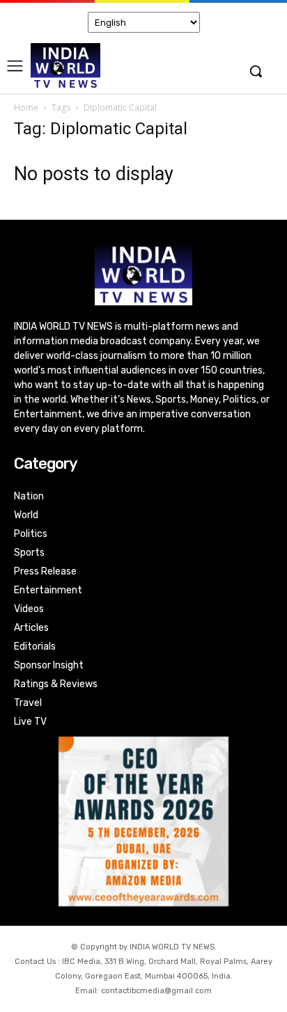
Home (26, 107)
